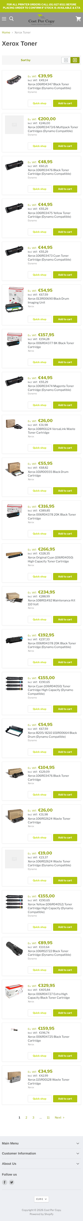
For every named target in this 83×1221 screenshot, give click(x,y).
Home (6, 32)
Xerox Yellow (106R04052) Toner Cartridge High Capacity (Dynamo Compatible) (50, 908)
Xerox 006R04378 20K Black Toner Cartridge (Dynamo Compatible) (52, 645)
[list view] (75, 60)
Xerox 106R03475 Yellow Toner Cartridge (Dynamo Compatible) (49, 215)
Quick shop (39, 103)
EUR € (39, 1199)
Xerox (31, 306)
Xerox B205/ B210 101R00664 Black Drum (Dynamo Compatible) (52, 734)
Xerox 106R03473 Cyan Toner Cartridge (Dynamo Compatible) (49, 257)
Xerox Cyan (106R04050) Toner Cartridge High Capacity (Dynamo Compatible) (50, 690)
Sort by (25, 60)
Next (58, 1117)
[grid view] (65, 60)
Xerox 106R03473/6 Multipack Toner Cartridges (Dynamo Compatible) (53, 129)
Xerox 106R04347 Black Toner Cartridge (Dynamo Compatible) (49, 86)
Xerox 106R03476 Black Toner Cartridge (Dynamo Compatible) (49, 172)
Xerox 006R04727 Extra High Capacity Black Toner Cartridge (49, 996)
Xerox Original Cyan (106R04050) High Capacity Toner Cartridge (50, 559)
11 (48, 1117)
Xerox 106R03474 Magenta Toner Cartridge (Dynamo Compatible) (51, 388)
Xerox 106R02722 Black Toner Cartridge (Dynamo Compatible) (49, 953)
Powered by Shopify (41, 1214)
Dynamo (32, 91)
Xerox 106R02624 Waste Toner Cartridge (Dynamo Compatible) (49, 863)
